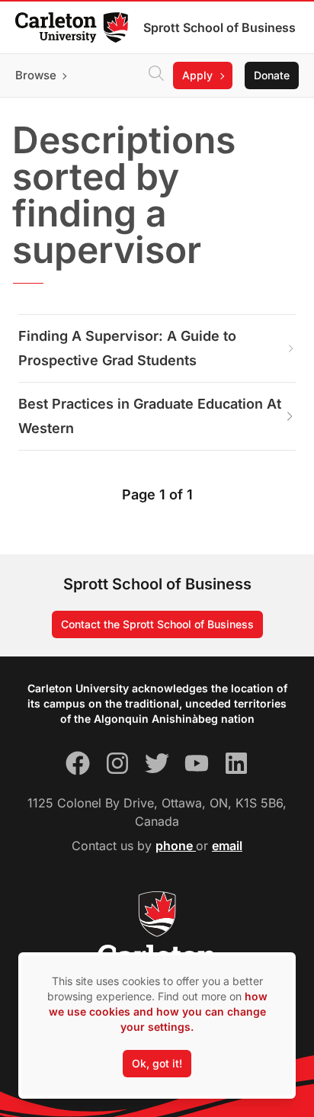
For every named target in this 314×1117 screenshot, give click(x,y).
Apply (197, 75)
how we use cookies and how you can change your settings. (158, 1011)
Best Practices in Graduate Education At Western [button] (149, 416)
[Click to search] (156, 75)
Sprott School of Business (219, 27)
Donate (272, 75)
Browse (35, 75)
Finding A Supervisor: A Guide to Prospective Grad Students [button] (127, 348)
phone (175, 845)
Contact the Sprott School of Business (157, 624)
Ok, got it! (157, 1063)
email (227, 845)
